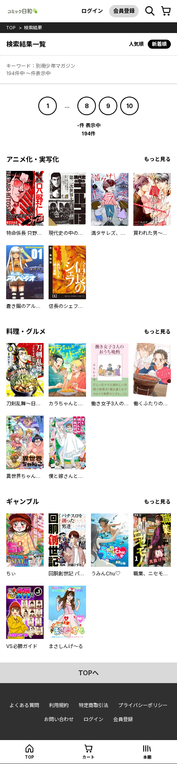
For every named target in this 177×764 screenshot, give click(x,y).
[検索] (150, 11)
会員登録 (124, 10)
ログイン (92, 10)
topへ (88, 673)
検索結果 (33, 28)
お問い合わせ (59, 719)
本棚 (147, 757)
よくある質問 (24, 705)
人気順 (136, 44)
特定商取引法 (93, 705)
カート (88, 757)
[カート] (166, 11)
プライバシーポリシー (143, 705)
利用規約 (59, 705)
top (11, 28)
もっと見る (157, 159)
